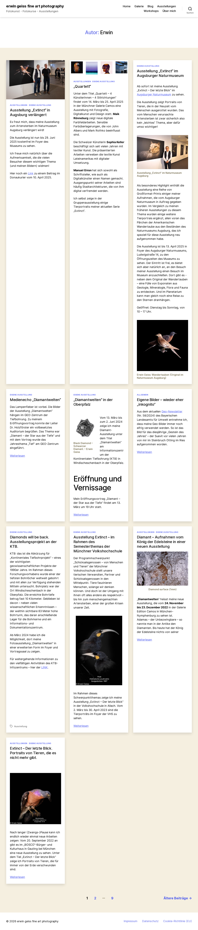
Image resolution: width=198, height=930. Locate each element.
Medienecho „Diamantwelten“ (35, 399)
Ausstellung (20, 726)
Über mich (169, 11)
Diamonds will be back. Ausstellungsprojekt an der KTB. (33, 542)
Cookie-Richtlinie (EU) (177, 921)
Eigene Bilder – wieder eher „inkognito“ (160, 402)
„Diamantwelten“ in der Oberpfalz (93, 402)
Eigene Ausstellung (40, 105)
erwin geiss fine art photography (35, 6)
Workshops (151, 11)
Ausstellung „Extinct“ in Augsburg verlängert (30, 112)
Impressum (130, 921)
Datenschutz (150, 921)
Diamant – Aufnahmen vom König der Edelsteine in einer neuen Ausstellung (161, 542)
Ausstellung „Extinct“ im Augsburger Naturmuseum (160, 73)
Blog (150, 6)
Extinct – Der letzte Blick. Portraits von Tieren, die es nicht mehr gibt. (33, 753)
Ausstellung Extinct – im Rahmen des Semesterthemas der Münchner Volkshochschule (97, 544)
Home (127, 6)
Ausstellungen (166, 6)
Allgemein (142, 395)
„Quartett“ (82, 86)
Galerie (139, 6)
